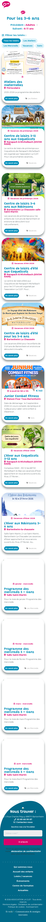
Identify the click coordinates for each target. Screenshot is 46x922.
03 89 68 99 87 (24, 819)
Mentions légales (10, 904)
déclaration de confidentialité (26, 851)
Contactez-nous (24, 822)
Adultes (30, 24)
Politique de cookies (16, 907)
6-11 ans (29, 28)
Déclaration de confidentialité (30, 904)
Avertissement (32, 907)
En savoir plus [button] (11, 98)
